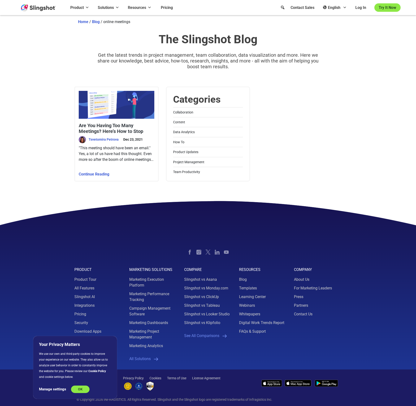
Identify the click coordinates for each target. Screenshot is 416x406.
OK (80, 389)
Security (81, 322)
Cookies (155, 378)
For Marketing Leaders (313, 288)
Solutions (106, 7)
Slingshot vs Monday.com (206, 288)
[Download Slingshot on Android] (326, 383)
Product (77, 7)
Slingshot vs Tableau (202, 305)
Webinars (247, 305)
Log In (360, 7)
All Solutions (140, 358)
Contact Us (303, 314)
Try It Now (387, 7)
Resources (137, 7)
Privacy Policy (133, 378)
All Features (84, 288)
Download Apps (87, 331)
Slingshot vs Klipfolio (202, 322)
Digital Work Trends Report (261, 322)
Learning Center (252, 296)
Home (83, 21)
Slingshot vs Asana (200, 279)
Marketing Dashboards (148, 322)
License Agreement (206, 378)
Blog (96, 21)
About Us (301, 279)
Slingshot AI (84, 296)
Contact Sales (302, 7)
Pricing (167, 7)
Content (179, 122)
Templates (248, 288)
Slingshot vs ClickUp (201, 296)
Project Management (188, 162)
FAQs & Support (252, 331)
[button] (282, 7)
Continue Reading (94, 174)
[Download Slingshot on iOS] (271, 383)
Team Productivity (186, 172)
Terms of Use (176, 378)
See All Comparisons (201, 335)
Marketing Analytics (146, 346)
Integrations (84, 305)
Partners (301, 305)
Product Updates (185, 152)
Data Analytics (184, 132)
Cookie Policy (97, 371)
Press (298, 296)
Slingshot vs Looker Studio (207, 314)
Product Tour (85, 279)
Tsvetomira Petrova (104, 139)
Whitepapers (249, 314)
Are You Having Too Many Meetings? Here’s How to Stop (111, 128)
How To (178, 142)
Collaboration (183, 112)
